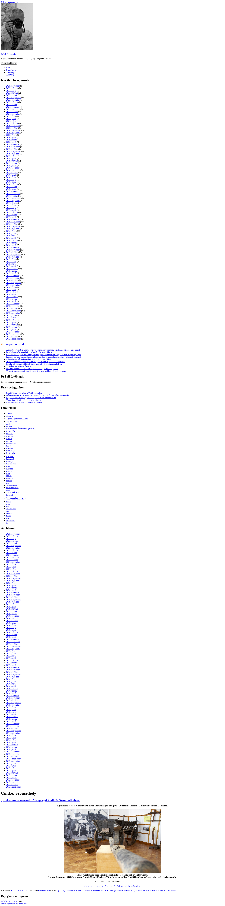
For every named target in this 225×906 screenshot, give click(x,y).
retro (7, 483)
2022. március (12, 102)
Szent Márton (12, 492)
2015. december (12, 247)
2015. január (11, 273)
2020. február (11, 140)
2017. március (12, 212)
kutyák (8, 466)
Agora (9, 416)
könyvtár (9, 471)
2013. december (12, 304)
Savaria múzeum (12, 488)
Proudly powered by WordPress (14, 904)
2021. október (12, 111)
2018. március (12, 184)
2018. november (13, 170)
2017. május (11, 208)
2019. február (11, 163)
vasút (7, 511)
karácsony (10, 450)
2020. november (13, 126)
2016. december (12, 219)
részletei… (112, 886)
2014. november (13, 278)
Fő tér (9, 438)
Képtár (9, 468)
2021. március (12, 123)
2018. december (12, 168)
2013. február (11, 327)
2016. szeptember (13, 226)
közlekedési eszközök (100, 890)
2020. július (11, 135)
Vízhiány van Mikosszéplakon (18, 366)
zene (8, 518)
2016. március (12, 240)
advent (9, 413)
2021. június (11, 119)
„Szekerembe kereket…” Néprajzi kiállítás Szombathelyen (40, 800)
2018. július (11, 175)
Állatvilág (10, 75)
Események (11, 70)
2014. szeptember (13, 282)
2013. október (12, 308)
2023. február (11, 95)
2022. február (11, 104)
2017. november (13, 193)
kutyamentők (11, 464)
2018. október (12, 172)
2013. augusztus (13, 313)
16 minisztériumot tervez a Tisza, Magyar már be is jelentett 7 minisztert (35, 361)
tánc (7, 506)
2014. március (12, 297)
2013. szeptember (13, 311)
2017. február (11, 215)
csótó (8, 424)
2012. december (12, 332)
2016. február (11, 243)
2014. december (12, 275)
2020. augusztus (13, 133)
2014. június (11, 290)
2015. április (11, 266)
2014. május (11, 292)
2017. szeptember (13, 198)
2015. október (12, 252)
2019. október (12, 149)
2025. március (12, 88)
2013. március (12, 325)
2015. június (11, 261)
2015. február (11, 271)
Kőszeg (8, 474)
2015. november (13, 250)
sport (8, 490)
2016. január (11, 245)
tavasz (8, 504)
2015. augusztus (13, 257)
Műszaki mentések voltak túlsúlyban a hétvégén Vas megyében (32, 369)
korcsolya (9, 461)
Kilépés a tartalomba (9, 2)
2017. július (11, 203)
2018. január (11, 189)
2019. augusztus (13, 154)
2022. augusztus (13, 100)
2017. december (12, 191)
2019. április (11, 158)
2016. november (13, 222)
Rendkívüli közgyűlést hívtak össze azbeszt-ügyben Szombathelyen (34, 364)
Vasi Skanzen (11, 509)
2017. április (11, 210)
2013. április (11, 322)
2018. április (11, 182)
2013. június (11, 318)
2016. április (11, 238)
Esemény (42, 890)
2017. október (12, 196)
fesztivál (9, 434)
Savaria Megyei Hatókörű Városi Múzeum (141, 890)
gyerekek (9, 441)
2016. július (11, 231)
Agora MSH (11, 421)
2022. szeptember (13, 97)
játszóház (9, 448)
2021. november (13, 109)
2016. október (12, 224)
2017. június (11, 205)
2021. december (12, 107)
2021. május (11, 121)
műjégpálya (9, 478)
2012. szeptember (13, 339)
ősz (7, 523)
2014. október (12, 280)
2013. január (11, 329)
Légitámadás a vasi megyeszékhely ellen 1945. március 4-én (31, 398)
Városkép (10, 72)
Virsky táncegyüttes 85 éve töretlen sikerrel (24, 400)
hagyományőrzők (11, 443)
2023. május (11, 90)
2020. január (11, 142)
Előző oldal (5, 901)
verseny (9, 513)
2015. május (11, 264)
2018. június (11, 177)
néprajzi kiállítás (116, 890)
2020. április (11, 137)
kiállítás (10, 453)
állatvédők (10, 520)
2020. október (12, 128)
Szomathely (9, 495)
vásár (8, 515)
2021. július (11, 116)
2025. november (13, 86)
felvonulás (10, 431)
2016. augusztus (13, 229)
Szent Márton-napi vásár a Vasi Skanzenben (24, 393)
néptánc (9, 481)
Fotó (8, 68)
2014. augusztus (13, 285)
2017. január (11, 217)
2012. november (13, 334)
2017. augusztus (13, 200)
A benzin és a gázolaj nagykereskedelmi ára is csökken (28, 359)
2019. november (13, 147)
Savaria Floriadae (11, 485)
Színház (8, 501)
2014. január (11, 301)
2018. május (11, 179)
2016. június (11, 233)
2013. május (11, 320)
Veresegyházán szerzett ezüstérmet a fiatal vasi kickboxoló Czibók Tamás (36, 371)
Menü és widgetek (9, 63)
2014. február (11, 299)
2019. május (11, 156)
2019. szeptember (13, 151)
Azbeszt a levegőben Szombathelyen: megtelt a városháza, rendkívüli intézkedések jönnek (43, 350)
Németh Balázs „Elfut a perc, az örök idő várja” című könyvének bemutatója (37, 395)
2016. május (11, 236)
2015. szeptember (13, 254)
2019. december (12, 144)
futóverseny (9, 436)
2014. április (11, 294)
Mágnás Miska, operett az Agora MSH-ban (24, 402)
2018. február (11, 186)
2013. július (11, 315)
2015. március (12, 268)
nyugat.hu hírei (14, 344)
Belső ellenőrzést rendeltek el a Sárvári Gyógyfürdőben (29, 352)
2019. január (11, 165)
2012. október (12, 336)
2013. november (13, 306)
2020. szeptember (13, 130)
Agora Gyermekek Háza (17, 418)
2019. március (12, 161)
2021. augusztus (13, 114)
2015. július (11, 259)
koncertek (10, 459)
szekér (162, 890)
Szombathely (16, 498)
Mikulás (9, 476)
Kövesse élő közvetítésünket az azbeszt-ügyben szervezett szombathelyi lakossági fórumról (43, 357)
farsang (9, 426)
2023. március (12, 93)
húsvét (8, 446)
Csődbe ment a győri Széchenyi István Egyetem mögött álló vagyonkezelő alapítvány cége (43, 354)
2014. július (11, 287)
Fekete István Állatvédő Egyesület (20, 429)
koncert (10, 456)
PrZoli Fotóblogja (8, 54)
